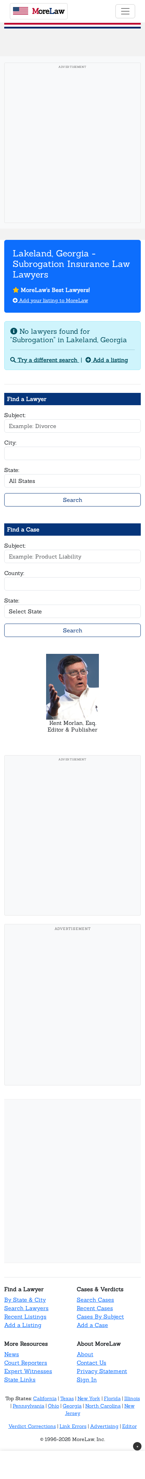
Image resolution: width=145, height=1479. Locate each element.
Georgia (72, 1406)
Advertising (104, 1426)
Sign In (87, 1379)
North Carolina (103, 1406)
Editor (129, 1426)
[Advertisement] (72, 144)
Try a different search (47, 359)
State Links (20, 1379)
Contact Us (91, 1362)
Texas (67, 1398)
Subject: (15, 415)
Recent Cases (95, 1308)
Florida (112, 1398)
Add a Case (92, 1324)
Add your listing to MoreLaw (53, 300)
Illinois (132, 1398)
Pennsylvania (28, 1406)
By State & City (25, 1299)
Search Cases (95, 1299)
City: (10, 442)
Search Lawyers (26, 1308)
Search (72, 499)
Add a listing (109, 359)
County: (14, 572)
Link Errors (73, 1426)
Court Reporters (25, 1362)
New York (88, 1398)
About (85, 1354)
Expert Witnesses (28, 1371)
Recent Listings (25, 1316)
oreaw (48, 11)
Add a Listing (23, 1324)
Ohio (53, 1406)
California (45, 1398)
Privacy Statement (102, 1371)
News (11, 1354)
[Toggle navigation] (125, 11)
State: (11, 469)
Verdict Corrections (32, 1426)
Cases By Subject (100, 1316)
